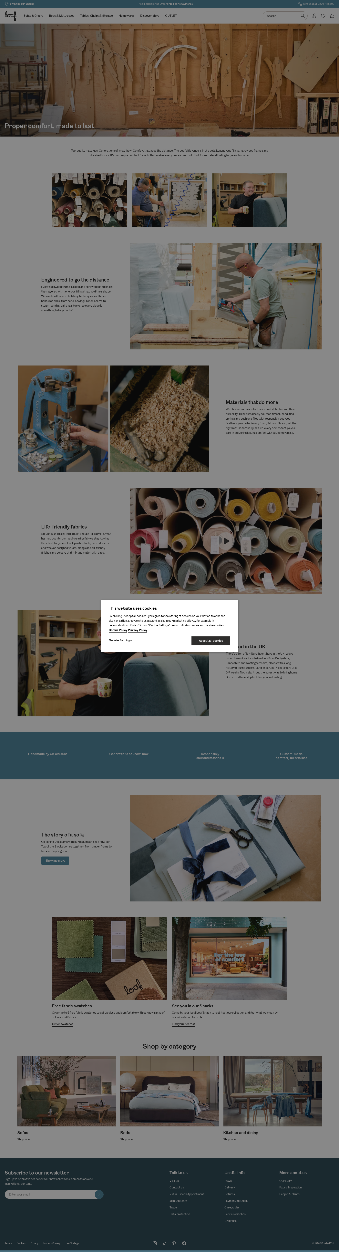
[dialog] (169, 626)
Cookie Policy (118, 630)
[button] (120, 640)
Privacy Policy (137, 630)
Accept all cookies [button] (211, 640)
